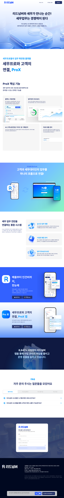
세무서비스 (10, 392)
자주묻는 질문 (50, 2)
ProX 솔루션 (25, 392)
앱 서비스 (58, 2)
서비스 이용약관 (41, 477)
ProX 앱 (55, 392)
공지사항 (26, 477)
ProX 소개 (41, 2)
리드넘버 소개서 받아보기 (32, 448)
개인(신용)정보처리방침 (33, 477)
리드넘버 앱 (40, 392)
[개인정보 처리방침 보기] (45, 445)
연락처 (19, 434)
